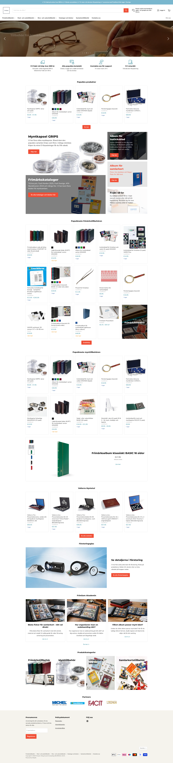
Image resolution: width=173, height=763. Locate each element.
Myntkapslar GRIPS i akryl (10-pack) (35, 110)
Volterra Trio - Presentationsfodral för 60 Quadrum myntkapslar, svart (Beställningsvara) (86, 518)
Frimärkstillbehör (8, 18)
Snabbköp (86, 343)
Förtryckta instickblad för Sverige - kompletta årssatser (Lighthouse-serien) (35, 291)
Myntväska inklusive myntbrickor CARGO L (133, 110)
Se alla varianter (86, 536)
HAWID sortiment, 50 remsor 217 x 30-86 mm (35, 328)
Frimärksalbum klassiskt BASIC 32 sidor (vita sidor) (60, 286)
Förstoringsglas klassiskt (109, 109)
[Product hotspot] (76, 568)
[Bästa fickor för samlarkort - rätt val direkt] (45, 610)
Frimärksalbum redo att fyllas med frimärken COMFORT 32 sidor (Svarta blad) (36, 249)
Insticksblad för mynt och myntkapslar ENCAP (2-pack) (135, 419)
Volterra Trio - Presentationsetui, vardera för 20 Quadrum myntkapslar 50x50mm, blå (37, 518)
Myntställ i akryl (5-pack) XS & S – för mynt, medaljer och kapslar (111, 420)
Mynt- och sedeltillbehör (26, 18)
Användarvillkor (60, 728)
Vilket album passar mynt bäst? (127, 625)
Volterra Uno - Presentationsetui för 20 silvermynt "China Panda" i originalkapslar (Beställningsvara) (60, 519)
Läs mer (118, 464)
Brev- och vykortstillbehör (47, 18)
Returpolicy (58, 721)
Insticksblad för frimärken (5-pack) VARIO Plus (135, 251)
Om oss (168, 18)
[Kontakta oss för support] (101, 66)
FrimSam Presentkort (106, 321)
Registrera (31, 736)
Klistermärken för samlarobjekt (105, 289)
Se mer (86, 127)
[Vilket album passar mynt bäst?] (127, 610)
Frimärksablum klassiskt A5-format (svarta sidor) (60, 324)
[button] (161, 10)
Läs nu (44, 639)
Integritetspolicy (60, 724)
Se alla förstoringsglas (120, 575)
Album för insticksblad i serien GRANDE (62, 113)
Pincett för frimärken (82, 288)
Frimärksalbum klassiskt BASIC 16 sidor (118, 453)
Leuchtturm (30, 112)
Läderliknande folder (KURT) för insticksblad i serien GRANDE (60, 252)
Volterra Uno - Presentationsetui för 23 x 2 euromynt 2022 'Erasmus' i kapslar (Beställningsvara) (135, 518)
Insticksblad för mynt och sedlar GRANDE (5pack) (85, 110)
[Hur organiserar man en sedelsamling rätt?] (86, 610)
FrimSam (101, 322)
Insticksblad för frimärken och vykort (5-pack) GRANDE (108, 248)
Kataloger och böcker (66, 18)
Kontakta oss (96, 18)
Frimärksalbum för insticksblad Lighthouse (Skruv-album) (83, 327)
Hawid (29, 331)
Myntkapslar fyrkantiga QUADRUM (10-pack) (34, 419)
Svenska (142, 748)
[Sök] (126, 10)
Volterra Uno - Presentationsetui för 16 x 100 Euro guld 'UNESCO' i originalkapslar (109, 518)
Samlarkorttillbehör (82, 18)
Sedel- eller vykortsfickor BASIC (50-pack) (85, 419)
